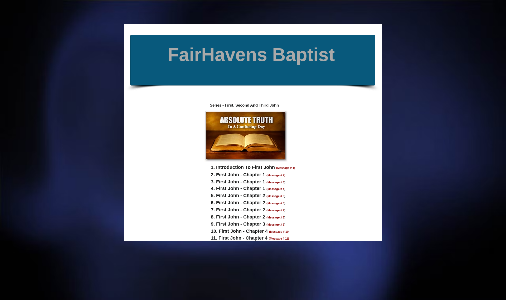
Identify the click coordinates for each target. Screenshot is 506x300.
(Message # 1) (285, 167)
